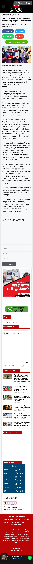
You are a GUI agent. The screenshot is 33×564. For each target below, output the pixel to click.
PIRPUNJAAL (16, 15)
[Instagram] (21, 550)
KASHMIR (15, 516)
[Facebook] (11, 550)
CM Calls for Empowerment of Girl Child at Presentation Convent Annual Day (22, 415)
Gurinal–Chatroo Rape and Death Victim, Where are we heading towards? (22, 407)
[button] (3, 6)
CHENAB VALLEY (9, 519)
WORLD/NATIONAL (10, 522)
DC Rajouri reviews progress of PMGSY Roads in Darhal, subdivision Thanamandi (22, 424)
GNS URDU (18, 519)
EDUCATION (13, 525)
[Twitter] (14, 550)
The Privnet (17, 558)
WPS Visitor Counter (16, 509)
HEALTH (20, 525)
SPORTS (18, 522)
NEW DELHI (25, 522)
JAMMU (8, 516)
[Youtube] (18, 550)
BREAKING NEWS (7, 15)
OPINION (26, 519)
